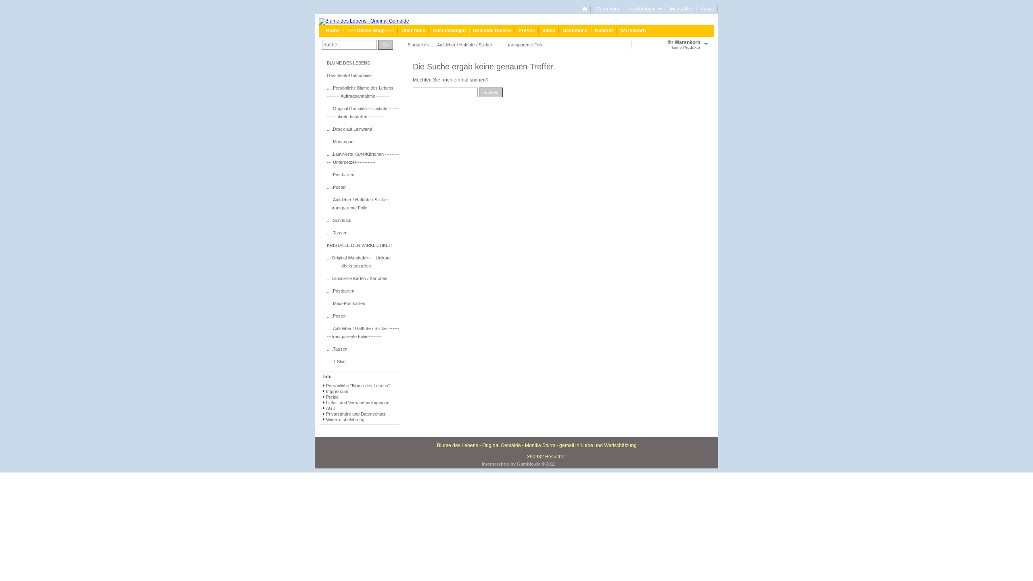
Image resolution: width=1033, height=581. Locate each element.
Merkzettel (681, 9)
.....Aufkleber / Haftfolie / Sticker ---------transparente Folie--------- (494, 44)
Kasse (707, 9)
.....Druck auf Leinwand (349, 129)
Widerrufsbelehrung (345, 419)
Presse (527, 30)
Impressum (337, 391)
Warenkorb (607, 9)
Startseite (417, 44)
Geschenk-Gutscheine (349, 75)
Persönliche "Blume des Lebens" (358, 385)
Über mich (413, 30)
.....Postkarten (340, 174)
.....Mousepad (340, 141)
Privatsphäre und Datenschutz (356, 414)
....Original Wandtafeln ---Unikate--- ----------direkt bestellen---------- (362, 261)
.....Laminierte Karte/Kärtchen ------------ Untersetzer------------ (363, 158)
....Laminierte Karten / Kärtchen (357, 278)
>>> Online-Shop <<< (370, 30)
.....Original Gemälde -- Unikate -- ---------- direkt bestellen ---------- (363, 112)
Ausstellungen (449, 30)
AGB (330, 408)
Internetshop (495, 464)
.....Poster (336, 187)
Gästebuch (575, 30)
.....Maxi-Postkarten (346, 303)
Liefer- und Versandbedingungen (357, 402)
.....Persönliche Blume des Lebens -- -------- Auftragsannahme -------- (362, 92)
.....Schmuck (339, 220)
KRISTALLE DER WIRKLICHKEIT (360, 245)
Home (333, 30)
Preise (332, 397)
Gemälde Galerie (492, 30)
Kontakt (604, 30)
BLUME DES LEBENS (348, 63)
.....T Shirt (336, 361)
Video (548, 30)
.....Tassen (337, 232)
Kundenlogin (644, 9)
